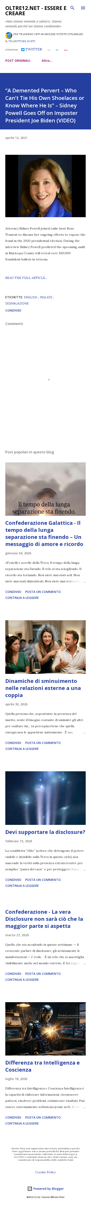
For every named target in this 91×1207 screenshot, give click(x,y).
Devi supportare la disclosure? (45, 831)
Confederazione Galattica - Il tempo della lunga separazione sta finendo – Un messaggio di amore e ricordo (44, 533)
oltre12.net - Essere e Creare (35, 10)
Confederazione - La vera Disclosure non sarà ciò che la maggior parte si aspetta (44, 918)
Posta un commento (43, 592)
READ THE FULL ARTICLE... (26, 278)
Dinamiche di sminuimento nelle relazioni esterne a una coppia (43, 688)
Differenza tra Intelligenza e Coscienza (42, 1066)
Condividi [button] (13, 310)
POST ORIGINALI (17, 60)
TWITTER (33, 49)
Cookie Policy (45, 1172)
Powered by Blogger (48, 1188)
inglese (46, 297)
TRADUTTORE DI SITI (21, 41)
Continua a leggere (22, 598)
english (31, 297)
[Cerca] (72, 8)
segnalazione (17, 303)
